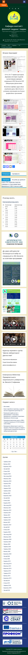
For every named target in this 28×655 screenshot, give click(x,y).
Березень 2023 (7, 466)
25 (16, 446)
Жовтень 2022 (7, 478)
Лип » (15, 451)
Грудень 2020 (7, 532)
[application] (14, 323)
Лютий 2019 (7, 580)
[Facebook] (9, 8)
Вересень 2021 (7, 510)
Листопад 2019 (7, 563)
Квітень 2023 (7, 464)
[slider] (13, 344)
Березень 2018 (7, 588)
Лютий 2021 (7, 527)
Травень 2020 (7, 549)
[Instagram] (12, 8)
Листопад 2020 (7, 534)
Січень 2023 (7, 471)
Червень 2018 (7, 585)
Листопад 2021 (7, 505)
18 (16, 444)
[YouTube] (15, 8)
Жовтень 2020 (7, 537)
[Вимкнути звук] (21, 328)
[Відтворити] (5, 328)
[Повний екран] (23, 328)
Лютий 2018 (7, 590)
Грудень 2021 (7, 503)
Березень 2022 (7, 495)
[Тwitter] (18, 8)
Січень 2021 (7, 529)
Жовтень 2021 (7, 507)
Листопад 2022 (7, 476)
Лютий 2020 (7, 556)
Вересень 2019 (7, 568)
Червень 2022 (7, 488)
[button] (14, 323)
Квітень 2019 (7, 575)
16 (10, 444)
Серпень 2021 (7, 512)
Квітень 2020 (7, 551)
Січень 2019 (7, 583)
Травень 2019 (7, 573)
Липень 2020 (7, 544)
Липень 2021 (7, 515)
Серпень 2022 (7, 483)
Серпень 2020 (7, 541)
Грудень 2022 (7, 473)
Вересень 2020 (7, 539)
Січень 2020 (7, 558)
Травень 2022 (7, 490)
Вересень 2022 (7, 481)
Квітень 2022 (7, 493)
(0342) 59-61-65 (14, 35)
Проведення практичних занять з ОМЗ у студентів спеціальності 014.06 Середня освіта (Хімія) (14, 422)
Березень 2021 (7, 524)
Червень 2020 (7, 546)
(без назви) (6, 406)
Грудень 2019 (7, 561)
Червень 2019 (7, 571)
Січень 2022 (7, 500)
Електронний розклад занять (11, 202)
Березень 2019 (7, 578)
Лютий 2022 (7, 498)
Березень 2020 (7, 554)
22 (7, 446)
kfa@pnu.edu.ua (14, 36)
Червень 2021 (7, 517)
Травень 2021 (7, 520)
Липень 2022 (7, 486)
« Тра (12, 451)
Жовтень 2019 (7, 566)
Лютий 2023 (7, 469)
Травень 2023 (7, 461)
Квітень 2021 (7, 522)
